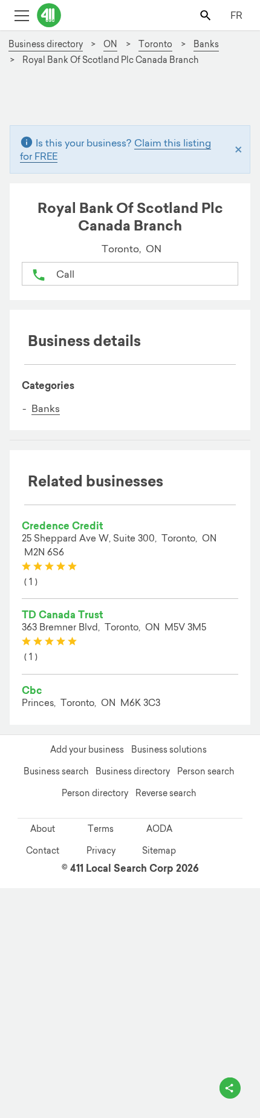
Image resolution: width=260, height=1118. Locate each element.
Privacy (100, 850)
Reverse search (165, 793)
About (42, 828)
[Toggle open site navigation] (21, 14)
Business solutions (169, 749)
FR (236, 15)
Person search (205, 771)
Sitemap (159, 850)
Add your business (87, 749)
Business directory (133, 771)
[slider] (49, 567)
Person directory (95, 793)
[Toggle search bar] (206, 14)
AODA (159, 828)
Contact (42, 850)
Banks (45, 408)
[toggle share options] (230, 1088)
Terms (101, 828)
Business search (56, 771)
